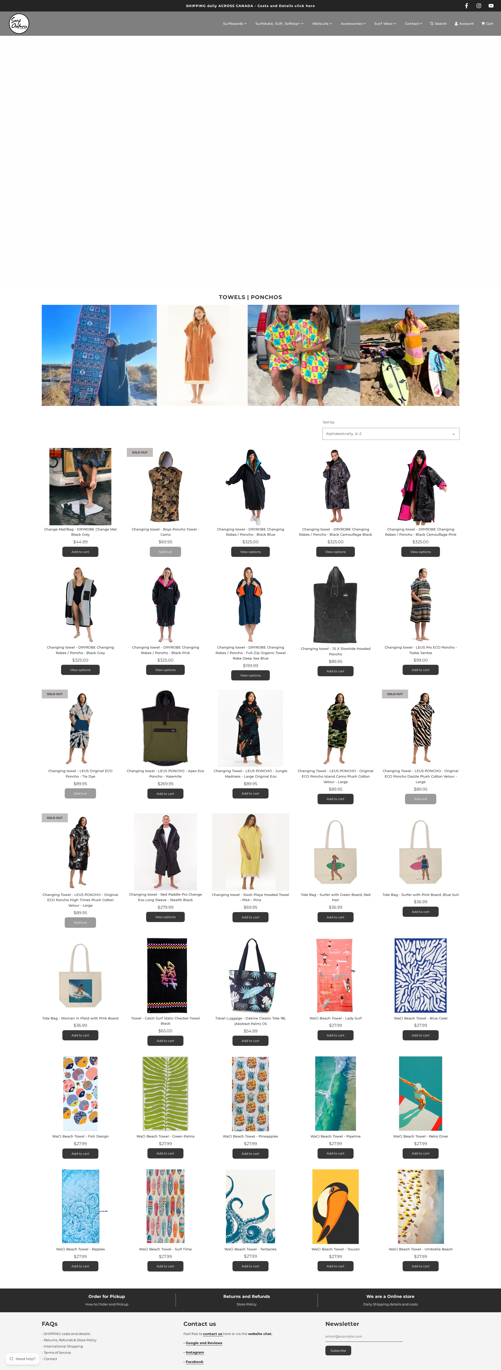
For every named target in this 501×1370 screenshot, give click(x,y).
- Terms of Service (56, 1352)
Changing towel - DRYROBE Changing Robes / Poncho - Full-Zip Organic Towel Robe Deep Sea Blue (251, 652)
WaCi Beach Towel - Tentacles (250, 1249)
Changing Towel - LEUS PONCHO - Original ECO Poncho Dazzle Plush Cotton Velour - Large (420, 776)
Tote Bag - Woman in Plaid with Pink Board (80, 1018)
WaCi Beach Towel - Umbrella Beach (421, 1249)
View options (250, 552)
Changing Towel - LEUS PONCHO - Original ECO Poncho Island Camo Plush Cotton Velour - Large (335, 776)
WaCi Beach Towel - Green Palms (165, 1136)
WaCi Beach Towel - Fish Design (80, 1136)
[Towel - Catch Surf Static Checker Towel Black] (165, 975)
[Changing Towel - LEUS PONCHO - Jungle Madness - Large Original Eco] (250, 728)
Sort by (329, 422)
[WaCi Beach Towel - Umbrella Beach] (420, 1206)
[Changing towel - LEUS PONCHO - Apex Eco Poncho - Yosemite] (165, 728)
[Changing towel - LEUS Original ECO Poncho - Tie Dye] (80, 728)
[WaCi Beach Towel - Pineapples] (250, 1093)
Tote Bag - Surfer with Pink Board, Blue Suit (421, 895)
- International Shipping (62, 1346)
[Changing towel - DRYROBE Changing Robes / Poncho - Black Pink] (165, 604)
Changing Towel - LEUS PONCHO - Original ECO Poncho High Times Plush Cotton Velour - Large (80, 900)
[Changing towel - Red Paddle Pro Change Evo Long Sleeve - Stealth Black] (165, 851)
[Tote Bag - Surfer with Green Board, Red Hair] (335, 852)
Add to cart (80, 552)
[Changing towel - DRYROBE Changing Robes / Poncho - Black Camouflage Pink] (420, 486)
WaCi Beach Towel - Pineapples (250, 1136)
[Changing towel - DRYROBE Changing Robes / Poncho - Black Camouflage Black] (335, 486)
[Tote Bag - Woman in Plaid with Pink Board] (80, 975)
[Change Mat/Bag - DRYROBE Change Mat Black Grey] (80, 486)
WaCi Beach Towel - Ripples (80, 1249)
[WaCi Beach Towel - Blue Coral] (420, 975)
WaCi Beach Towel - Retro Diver (420, 1136)
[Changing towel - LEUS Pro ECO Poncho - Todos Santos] (420, 604)
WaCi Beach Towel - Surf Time (165, 1249)
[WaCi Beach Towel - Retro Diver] (420, 1093)
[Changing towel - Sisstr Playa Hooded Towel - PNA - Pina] (250, 852)
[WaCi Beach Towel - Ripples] (80, 1206)
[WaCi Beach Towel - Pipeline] (335, 1093)
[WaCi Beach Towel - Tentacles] (250, 1206)
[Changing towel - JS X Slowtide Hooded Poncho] (335, 605)
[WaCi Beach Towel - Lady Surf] (335, 975)
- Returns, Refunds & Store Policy (69, 1340)
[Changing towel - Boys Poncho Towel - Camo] (165, 486)
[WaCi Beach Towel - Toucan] (335, 1206)
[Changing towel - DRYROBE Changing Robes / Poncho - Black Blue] (250, 486)
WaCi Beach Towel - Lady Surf (335, 1018)
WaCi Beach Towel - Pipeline (336, 1136)
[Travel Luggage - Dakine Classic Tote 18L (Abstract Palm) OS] (250, 975)
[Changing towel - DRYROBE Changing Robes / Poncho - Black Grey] (80, 604)
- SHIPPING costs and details (66, 1334)
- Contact (49, 1359)
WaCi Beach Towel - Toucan (336, 1249)
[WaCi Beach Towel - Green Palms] (165, 1093)
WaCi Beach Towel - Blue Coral (421, 1018)
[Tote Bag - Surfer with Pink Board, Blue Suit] (420, 852)
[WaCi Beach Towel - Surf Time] (165, 1206)
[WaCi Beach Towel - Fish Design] (80, 1093)
